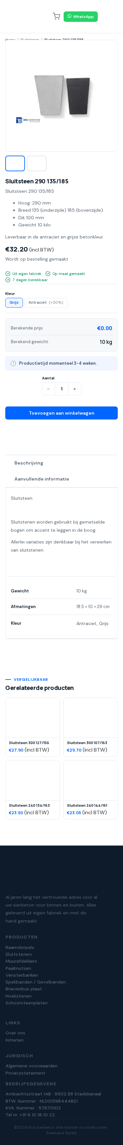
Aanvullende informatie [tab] (41, 479)
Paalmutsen (18, 968)
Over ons (15, 1033)
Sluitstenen (19, 954)
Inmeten (15, 1040)
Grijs (14, 302)
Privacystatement (25, 1073)
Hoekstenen (18, 996)
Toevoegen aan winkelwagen (61, 413)
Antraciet (46, 302)
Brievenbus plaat (24, 989)
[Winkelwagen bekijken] (56, 16)
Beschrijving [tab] (28, 463)
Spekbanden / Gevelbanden (36, 982)
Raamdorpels (20, 947)
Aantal (48, 378)
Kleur (10, 293)
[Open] (106, 17)
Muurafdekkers (21, 961)
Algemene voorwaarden (31, 1066)
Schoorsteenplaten (27, 1003)
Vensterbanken (22, 975)
